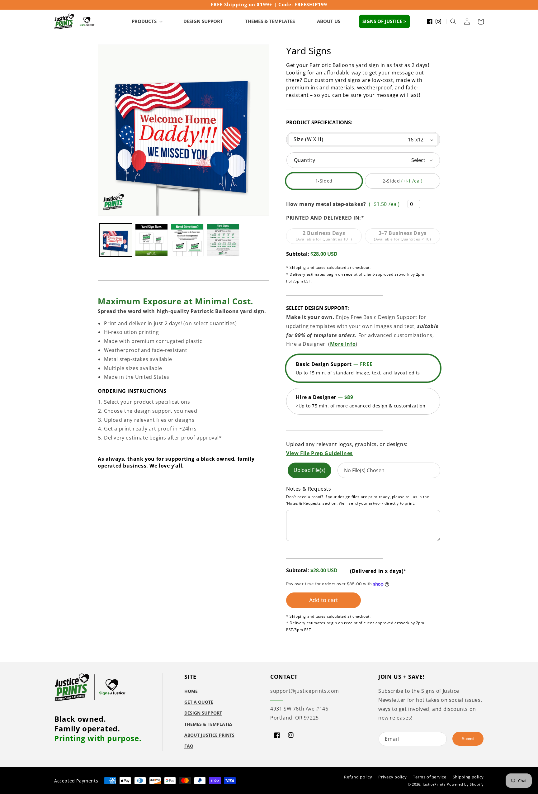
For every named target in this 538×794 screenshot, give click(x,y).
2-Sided (406, 183)
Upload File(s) (309, 470)
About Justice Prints (209, 735)
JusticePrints (434, 784)
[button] (146, 21)
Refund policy (358, 777)
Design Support (203, 713)
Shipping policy (468, 777)
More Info (343, 343)
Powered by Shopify (465, 784)
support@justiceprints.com (304, 690)
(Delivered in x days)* (378, 571)
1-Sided (332, 183)
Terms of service (429, 777)
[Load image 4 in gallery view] (223, 240)
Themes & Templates (208, 724)
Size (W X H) (308, 139)
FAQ (188, 746)
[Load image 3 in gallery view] (187, 240)
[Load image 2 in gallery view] (151, 240)
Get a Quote (198, 702)
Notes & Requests (308, 488)
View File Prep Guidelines (319, 453)
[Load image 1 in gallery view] (115, 240)
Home (191, 691)
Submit (468, 738)
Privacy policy (392, 777)
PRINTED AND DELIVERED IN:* (325, 217)
